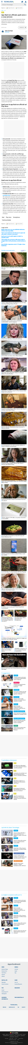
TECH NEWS (16, 697)
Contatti (23, 1007)
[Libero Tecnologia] (14, 1004)
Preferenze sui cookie (12, 1039)
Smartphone (16, 217)
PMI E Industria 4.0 (19, 997)
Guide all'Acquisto (18, 984)
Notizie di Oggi (5, 969)
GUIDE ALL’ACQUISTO (18, 860)
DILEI (15, 1035)
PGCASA (24, 1034)
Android (16, 969)
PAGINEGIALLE (11, 1034)
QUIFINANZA (23, 1035)
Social (3, 990)
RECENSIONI (16, 689)
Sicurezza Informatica (5, 998)
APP (5, 10)
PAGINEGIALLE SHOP (18, 1034)
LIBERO (3, 1034)
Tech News (4, 972)
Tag (18, 1007)
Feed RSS (4, 1007)
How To (16, 982)
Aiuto (18, 1039)
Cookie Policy (20, 1038)
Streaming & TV (5, 991)
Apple (16, 971)
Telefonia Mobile (6, 220)
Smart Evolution (5, 984)
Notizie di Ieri (4, 971)
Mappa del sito (12, 1007)
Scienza (3, 974)
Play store (8, 217)
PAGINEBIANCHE (6, 1035)
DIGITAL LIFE (16, 682)
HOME (2, 10)
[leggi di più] (26, 31)
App (15, 972)
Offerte (3, 976)
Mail (22, 3)
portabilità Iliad (6, 195)
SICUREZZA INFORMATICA (19, 853)
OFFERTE (16, 675)
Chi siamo (6, 1038)
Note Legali (11, 1038)
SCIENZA (15, 725)
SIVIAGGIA (18, 1035)
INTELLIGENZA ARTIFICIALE (19, 711)
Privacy (16, 1038)
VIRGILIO (7, 1034)
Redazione (17, 987)
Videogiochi (4, 993)
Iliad (3, 217)
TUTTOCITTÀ (11, 1035)
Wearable (4, 982)
